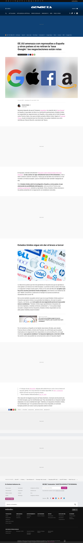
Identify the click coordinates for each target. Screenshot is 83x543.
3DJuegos (18, 515)
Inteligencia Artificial (34, 495)
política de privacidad (60, 490)
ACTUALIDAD (12, 13)
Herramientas (8, 490)
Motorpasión (50, 515)
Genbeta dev (33, 490)
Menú (8, 8)
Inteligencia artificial (34, 488)
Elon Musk (35, 35)
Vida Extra (18, 517)
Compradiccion (62, 519)
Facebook (74, 13)
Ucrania (59, 35)
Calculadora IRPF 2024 (53, 479)
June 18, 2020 (42, 394)
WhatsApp (20, 495)
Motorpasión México (50, 532)
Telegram (77, 13)
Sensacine (29, 515)
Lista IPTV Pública (63, 479)
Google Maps (49, 35)
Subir (74, 509)
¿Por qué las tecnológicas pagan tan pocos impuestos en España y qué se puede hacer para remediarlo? (51, 320)
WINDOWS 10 (45, 13)
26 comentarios (23, 54)
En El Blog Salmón (43, 316)
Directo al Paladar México (40, 532)
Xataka (7, 515)
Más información (51, 541)
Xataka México (8, 531)
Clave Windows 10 (30, 479)
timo (31, 493)
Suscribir (64, 487)
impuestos (32, 409)
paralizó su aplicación (24, 188)
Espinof (28, 517)
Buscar (75, 504)
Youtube (53, 498)
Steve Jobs (29, 35)
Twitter (70, 13)
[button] (26, 105)
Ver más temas (9, 498)
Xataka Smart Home (9, 521)
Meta (55, 35)
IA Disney (23, 479)
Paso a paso (8, 488)
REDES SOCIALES (35, 13)
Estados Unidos (39, 409)
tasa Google (60, 110)
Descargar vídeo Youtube (41, 479)
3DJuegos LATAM (19, 531)
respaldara (43, 110)
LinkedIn (64, 498)
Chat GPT (17, 479)
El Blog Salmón (72, 515)
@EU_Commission (58, 390)
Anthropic (18, 35)
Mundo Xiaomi (8, 523)
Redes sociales (9, 493)
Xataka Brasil (8, 533)
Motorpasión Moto (52, 517)
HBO (64, 35)
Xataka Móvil (8, 517)
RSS (59, 498)
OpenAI (23, 35)
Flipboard (72, 13)
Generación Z (42, 35)
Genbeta (41, 7)
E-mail (34, 54)
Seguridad (20, 490)
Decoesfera (61, 517)
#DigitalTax (32, 388)
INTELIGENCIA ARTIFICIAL (23, 13)
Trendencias (61, 515)
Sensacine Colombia (29, 534)
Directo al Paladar (40, 515)
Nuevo (74, 8)
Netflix (7, 495)
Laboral (19, 493)
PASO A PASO (57, 13)
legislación (47, 409)
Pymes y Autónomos (71, 518)
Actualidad (25, 409)
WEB (51, 13)
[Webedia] (9, 509)
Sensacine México (30, 531)
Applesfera (8, 519)
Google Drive (69, 35)
